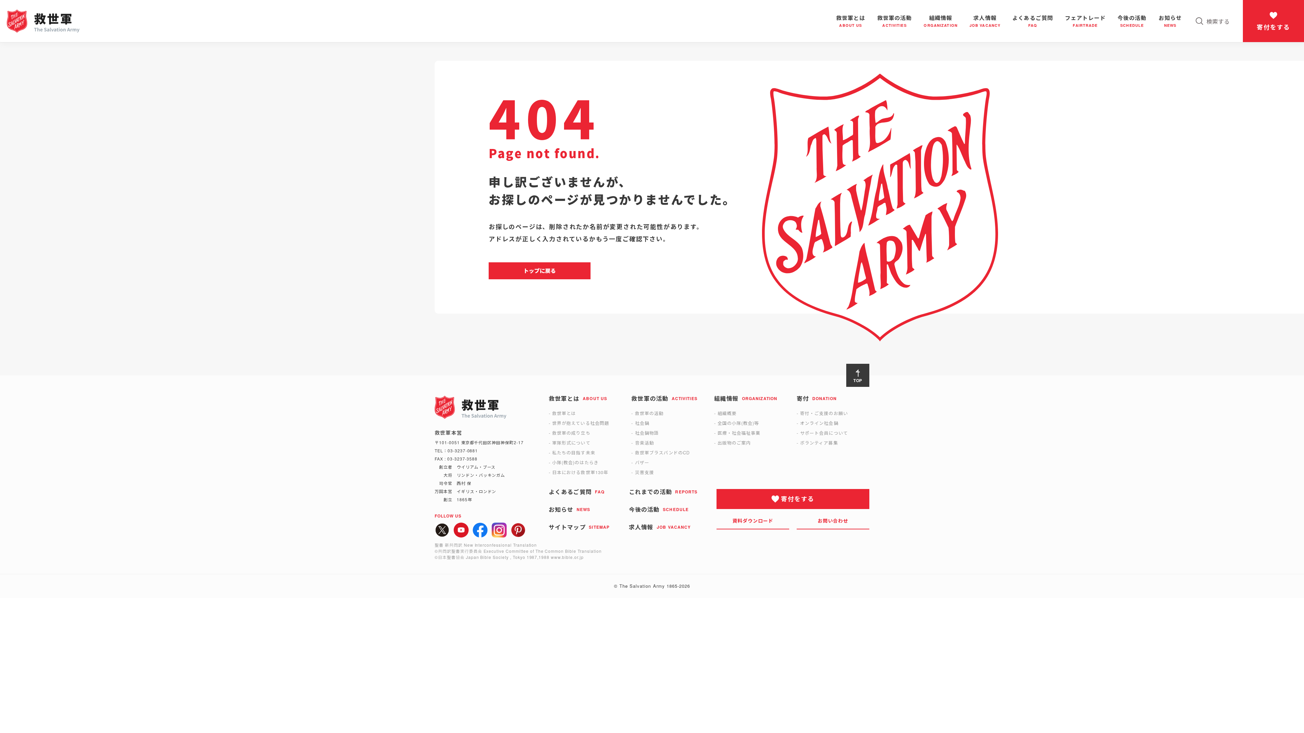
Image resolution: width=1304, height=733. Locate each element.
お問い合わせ (833, 520)
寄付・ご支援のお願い (824, 413)
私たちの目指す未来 (573, 452)
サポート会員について (824, 433)
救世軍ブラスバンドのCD (662, 452)
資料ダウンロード (753, 520)
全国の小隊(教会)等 (738, 423)
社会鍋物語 (647, 433)
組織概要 (727, 413)
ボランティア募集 (819, 442)
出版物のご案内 (734, 442)
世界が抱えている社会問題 (580, 423)
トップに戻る (539, 271)
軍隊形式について (571, 442)
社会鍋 (642, 423)
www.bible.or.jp (567, 557)
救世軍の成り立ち (571, 433)
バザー (642, 462)
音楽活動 (644, 442)
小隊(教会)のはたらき (575, 462)
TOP (858, 380)
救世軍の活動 (649, 413)
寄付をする (1273, 27)
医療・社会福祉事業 (739, 433)
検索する (1218, 21)
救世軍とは (564, 413)
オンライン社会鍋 (819, 423)
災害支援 (644, 472)
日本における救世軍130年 (580, 472)
